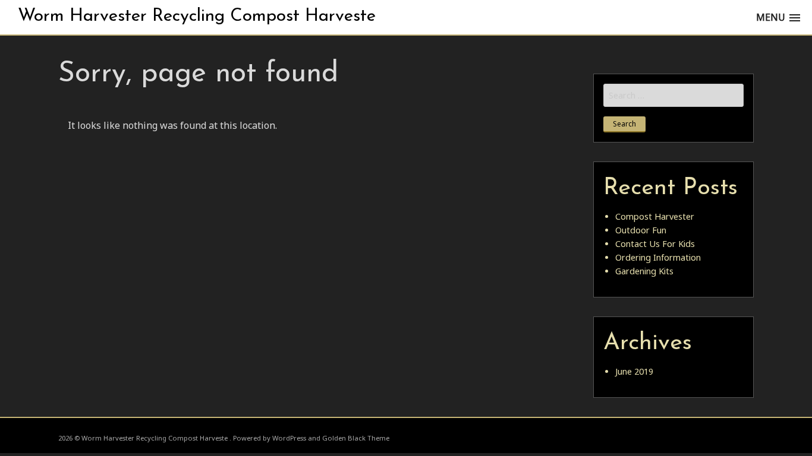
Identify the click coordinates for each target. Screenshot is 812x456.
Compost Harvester (654, 216)
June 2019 (634, 371)
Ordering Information (658, 257)
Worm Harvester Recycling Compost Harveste (197, 16)
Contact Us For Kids (655, 243)
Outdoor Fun (640, 230)
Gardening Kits (644, 271)
